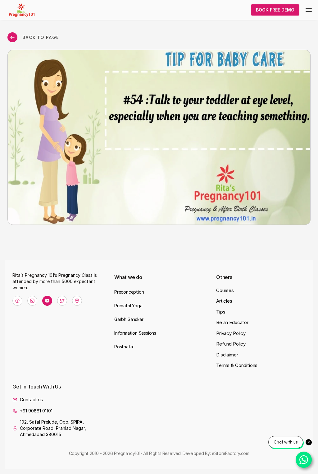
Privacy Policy (231, 333)
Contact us (31, 399)
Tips (220, 312)
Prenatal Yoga (128, 305)
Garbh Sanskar (128, 319)
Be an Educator (232, 322)
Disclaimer (227, 355)
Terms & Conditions (236, 365)
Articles (224, 301)
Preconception (129, 292)
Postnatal (124, 346)
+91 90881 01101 (36, 410)
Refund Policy (231, 344)
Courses (225, 290)
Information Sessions (135, 333)
